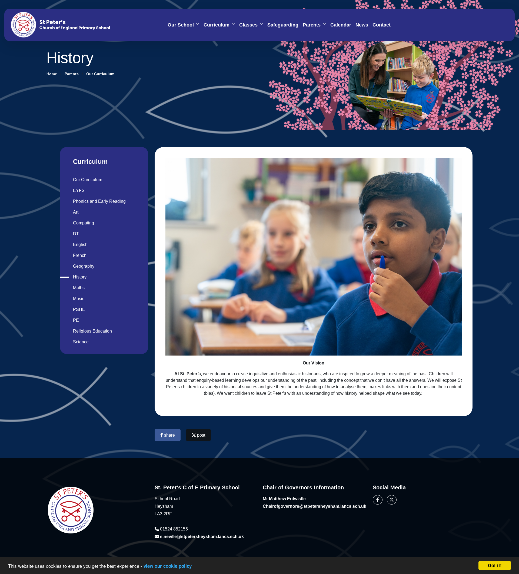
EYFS (79, 190)
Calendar (340, 25)
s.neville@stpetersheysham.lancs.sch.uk (202, 536)
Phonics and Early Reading (99, 201)
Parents (312, 25)
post (200, 435)
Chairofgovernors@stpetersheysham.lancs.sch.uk (314, 506)
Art (75, 212)
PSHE (79, 309)
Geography (83, 266)
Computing (83, 223)
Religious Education (92, 331)
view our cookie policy (168, 566)
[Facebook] (377, 500)
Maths (79, 288)
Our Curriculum (100, 74)
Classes (248, 25)
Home (51, 74)
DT (76, 233)
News (361, 25)
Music (78, 298)
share (169, 435)
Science (81, 342)
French (79, 255)
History (79, 277)
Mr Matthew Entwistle (284, 498)
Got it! (495, 565)
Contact (381, 25)
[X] (392, 500)
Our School (181, 25)
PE (76, 320)
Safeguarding (282, 25)
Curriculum (216, 25)
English (80, 244)
